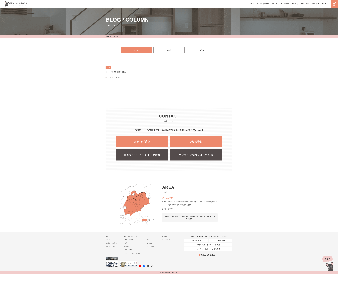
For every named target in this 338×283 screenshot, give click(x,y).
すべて (136, 50)
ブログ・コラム (305, 3)
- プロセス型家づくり (130, 249)
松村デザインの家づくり (291, 3)
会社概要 (149, 243)
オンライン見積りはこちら (195, 154)
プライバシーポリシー (168, 239)
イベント (251, 3)
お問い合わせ (315, 3)
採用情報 (164, 236)
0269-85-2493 (208, 255)
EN (325, 3)
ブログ (169, 50)
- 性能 (125, 243)
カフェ (149, 239)
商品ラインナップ (277, 3)
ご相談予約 (195, 141)
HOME (107, 36)
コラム (202, 50)
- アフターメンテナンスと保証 (132, 253)
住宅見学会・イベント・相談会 (142, 154)
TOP (327, 263)
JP (322, 3)
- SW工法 (126, 246)
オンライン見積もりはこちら (208, 249)
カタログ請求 (142, 141)
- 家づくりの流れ (128, 239)
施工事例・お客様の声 (263, 3)
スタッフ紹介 (150, 246)
